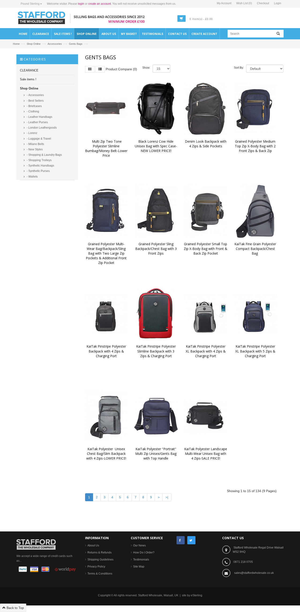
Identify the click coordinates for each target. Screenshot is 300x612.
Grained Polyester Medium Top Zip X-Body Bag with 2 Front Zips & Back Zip (256, 146)
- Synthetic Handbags (40, 165)
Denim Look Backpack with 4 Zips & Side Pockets (206, 143)
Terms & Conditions (99, 573)
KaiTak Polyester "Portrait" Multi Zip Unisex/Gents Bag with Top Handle (156, 453)
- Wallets (32, 176)
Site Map (138, 566)
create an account (99, 3)
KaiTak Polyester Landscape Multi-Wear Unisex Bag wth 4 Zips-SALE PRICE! (206, 453)
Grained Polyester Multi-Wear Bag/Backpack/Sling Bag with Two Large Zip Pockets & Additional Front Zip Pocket (107, 253)
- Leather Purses (37, 122)
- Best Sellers (35, 100)
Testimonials (141, 559)
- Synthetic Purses (38, 171)
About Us (93, 545)
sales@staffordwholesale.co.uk (254, 573)
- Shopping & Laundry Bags (44, 154)
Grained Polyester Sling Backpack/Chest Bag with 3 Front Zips (156, 249)
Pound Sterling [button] (30, 3)
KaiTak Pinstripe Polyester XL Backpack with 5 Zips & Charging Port (255, 351)
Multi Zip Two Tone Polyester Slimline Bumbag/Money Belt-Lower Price (106, 148)
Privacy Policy (96, 566)
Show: (146, 67)
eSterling (196, 595)
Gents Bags (75, 43)
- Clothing (32, 111)
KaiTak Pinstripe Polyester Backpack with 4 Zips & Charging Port (106, 351)
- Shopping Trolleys (39, 160)
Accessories (55, 43)
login (81, 3)
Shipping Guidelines (100, 559)
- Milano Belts (35, 144)
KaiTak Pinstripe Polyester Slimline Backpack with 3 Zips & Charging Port (156, 351)
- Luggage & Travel (38, 138)
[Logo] (36, 544)
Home (16, 43)
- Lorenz (31, 133)
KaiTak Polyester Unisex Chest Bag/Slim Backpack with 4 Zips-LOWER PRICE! (106, 453)
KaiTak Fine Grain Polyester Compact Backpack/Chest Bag (255, 249)
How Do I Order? (143, 552)
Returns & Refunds (99, 552)
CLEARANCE (29, 70)
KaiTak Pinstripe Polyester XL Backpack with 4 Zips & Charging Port (206, 351)
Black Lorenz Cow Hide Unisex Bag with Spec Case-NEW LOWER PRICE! (156, 146)
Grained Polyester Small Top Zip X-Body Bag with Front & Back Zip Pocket (206, 249)
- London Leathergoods (41, 127)
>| (166, 497)
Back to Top (15, 608)
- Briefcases (34, 106)
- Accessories (35, 95)
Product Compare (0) (121, 69)
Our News (139, 545)
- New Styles (34, 149)
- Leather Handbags (39, 117)
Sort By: (239, 67)
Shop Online (34, 43)
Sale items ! (28, 79)
